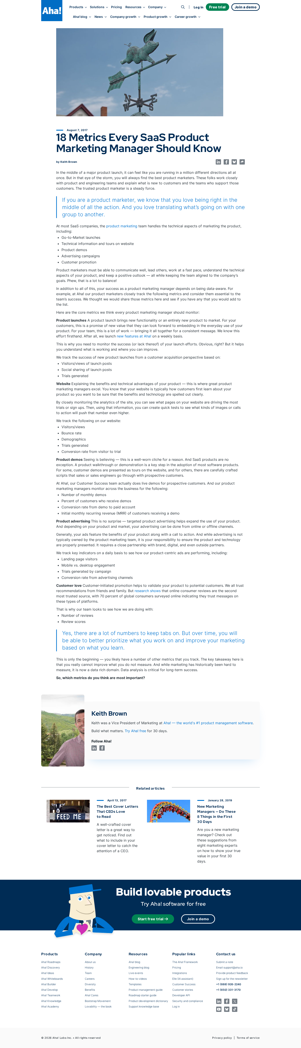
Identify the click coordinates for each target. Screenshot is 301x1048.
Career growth (186, 17)
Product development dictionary (148, 1001)
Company (155, 7)
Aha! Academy (50, 1006)
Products (76, 7)
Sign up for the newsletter (232, 978)
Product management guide (146, 989)
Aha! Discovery (50, 967)
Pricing (116, 7)
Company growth (123, 17)
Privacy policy (222, 1037)
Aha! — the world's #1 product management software (208, 723)
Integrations (179, 973)
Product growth (155, 17)
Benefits (90, 989)
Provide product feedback (232, 973)
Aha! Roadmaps (50, 962)
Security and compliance (187, 1001)
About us (90, 962)
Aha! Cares (91, 995)
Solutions (97, 7)
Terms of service (248, 1037)
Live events (136, 973)
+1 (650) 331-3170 (228, 989)
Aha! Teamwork (50, 995)
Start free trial (151, 919)
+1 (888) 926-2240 (228, 984)
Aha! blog (80, 17)
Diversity (90, 984)
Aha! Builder (48, 984)
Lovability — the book (98, 1006)
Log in (199, 7)
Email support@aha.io (229, 967)
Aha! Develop (49, 989)
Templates (135, 984)
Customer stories (182, 989)
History (89, 967)
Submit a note (224, 962)
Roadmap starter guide (142, 995)
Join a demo (198, 919)
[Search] (183, 7)
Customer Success (183, 984)
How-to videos (138, 978)
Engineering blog (139, 967)
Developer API (181, 995)
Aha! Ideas (47, 973)
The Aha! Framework (185, 962)
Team (88, 973)
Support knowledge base (144, 1006)
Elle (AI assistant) (182, 978)
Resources (133, 7)
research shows (148, 591)
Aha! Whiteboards (52, 978)
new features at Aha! (134, 336)
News (99, 17)
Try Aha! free (135, 731)
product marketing (121, 226)
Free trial (217, 7)
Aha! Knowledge (51, 1001)
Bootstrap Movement (98, 1001)
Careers (90, 978)
